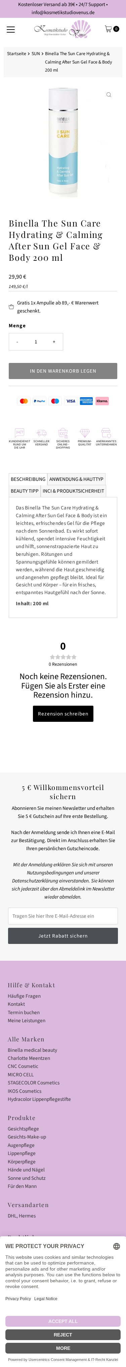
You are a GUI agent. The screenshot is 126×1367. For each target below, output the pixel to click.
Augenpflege (21, 1145)
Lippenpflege (22, 1153)
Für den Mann (22, 1186)
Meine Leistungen (26, 1020)
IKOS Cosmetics (24, 1091)
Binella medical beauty (32, 1050)
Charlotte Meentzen (29, 1058)
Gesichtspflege (23, 1128)
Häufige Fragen (24, 996)
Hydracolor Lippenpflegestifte (39, 1099)
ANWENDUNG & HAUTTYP (76, 479)
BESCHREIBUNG (28, 479)
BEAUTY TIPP (25, 491)
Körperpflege (22, 1161)
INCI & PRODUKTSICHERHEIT (73, 491)
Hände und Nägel (26, 1169)
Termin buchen (24, 1012)
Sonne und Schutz (27, 1178)
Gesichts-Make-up (27, 1137)
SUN (36, 53)
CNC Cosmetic (23, 1066)
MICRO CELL (21, 1074)
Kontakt (16, 1004)
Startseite (16, 53)
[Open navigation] (11, 29)
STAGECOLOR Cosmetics (33, 1082)
